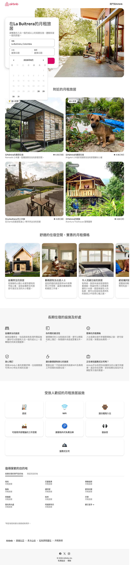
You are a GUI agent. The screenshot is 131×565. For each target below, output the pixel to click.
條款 (69, 561)
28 (38, 91)
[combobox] (32, 44)
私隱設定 (61, 561)
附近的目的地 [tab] (32, 474)
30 (13, 96)
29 (43, 91)
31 (18, 96)
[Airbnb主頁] (11, 4)
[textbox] (20, 52)
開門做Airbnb (116, 4)
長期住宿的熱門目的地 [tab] (14, 474)
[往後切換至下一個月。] (43, 60)
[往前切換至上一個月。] (14, 60)
